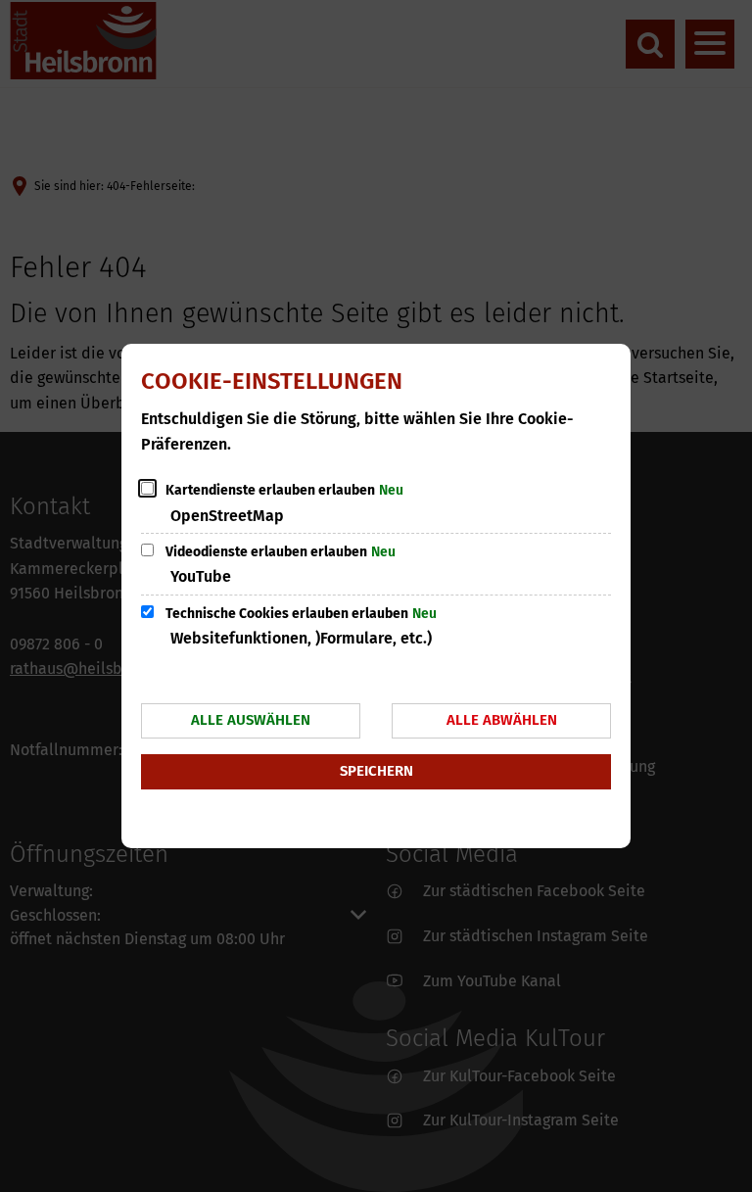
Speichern (376, 771)
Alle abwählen (501, 720)
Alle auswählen (250, 720)
